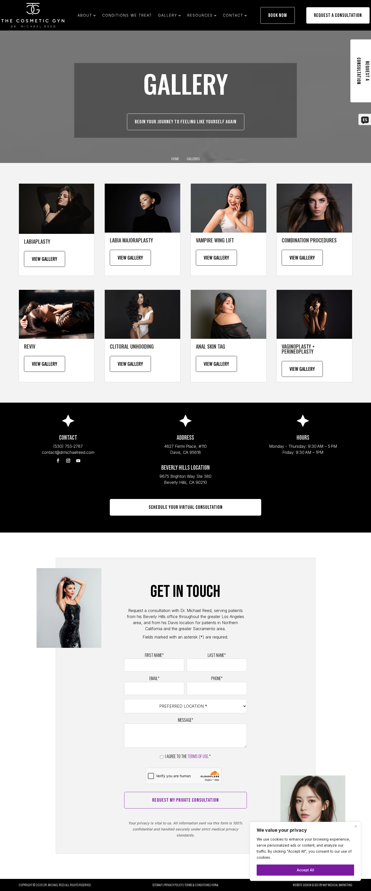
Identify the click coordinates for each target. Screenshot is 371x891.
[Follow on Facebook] (58, 461)
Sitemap (157, 885)
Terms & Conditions (197, 885)
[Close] (356, 826)
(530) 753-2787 (68, 446)
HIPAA (214, 885)
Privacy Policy (173, 885)
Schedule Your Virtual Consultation (186, 507)
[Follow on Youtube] (78, 461)
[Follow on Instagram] (68, 461)
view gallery (130, 363)
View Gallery (44, 259)
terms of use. (198, 756)
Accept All (305, 870)
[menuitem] (86, 15)
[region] (305, 851)
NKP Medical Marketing (337, 885)
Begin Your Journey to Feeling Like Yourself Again (185, 122)
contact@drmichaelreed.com (68, 452)
